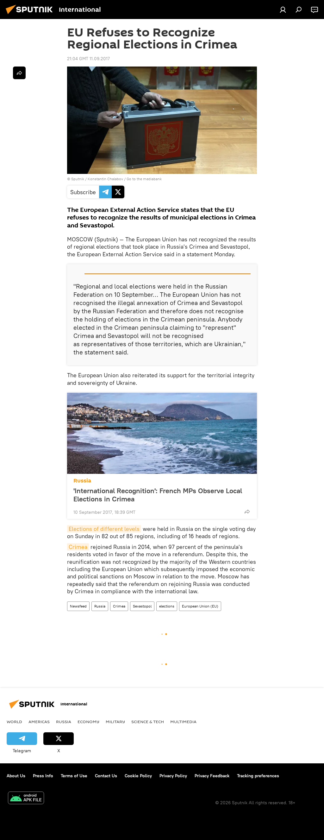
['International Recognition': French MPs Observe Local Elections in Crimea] (162, 433)
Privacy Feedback (212, 776)
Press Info (43, 776)
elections (166, 606)
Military (115, 721)
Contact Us (106, 776)
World (14, 721)
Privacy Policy (173, 776)
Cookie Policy (138, 776)
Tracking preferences (258, 776)
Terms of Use (74, 776)
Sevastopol (142, 606)
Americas (39, 721)
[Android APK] (25, 799)
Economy (88, 721)
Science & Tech (147, 721)
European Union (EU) (200, 606)
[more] (247, 511)
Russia (82, 481)
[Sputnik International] (31, 15)
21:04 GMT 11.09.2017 (88, 58)
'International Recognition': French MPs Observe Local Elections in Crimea (157, 495)
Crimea (78, 546)
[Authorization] (283, 9)
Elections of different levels (104, 528)
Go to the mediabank (144, 178)
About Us (16, 776)
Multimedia (183, 721)
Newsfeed (78, 606)
